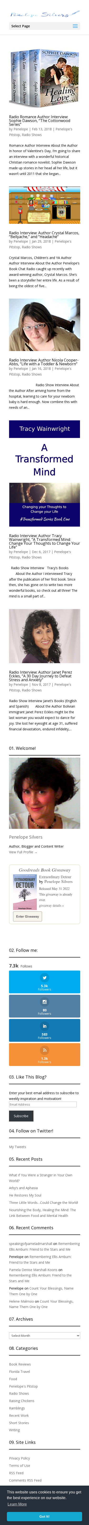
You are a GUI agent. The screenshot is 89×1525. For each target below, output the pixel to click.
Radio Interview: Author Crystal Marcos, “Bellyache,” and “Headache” (44, 234)
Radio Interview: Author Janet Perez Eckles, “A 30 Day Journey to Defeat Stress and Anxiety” (40, 676)
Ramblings (17, 1408)
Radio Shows (32, 134)
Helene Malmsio (21, 1301)
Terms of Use (19, 1465)
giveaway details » (51, 905)
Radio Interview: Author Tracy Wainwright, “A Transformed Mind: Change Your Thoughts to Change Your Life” (44, 541)
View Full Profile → (23, 852)
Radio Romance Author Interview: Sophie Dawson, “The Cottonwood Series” (39, 120)
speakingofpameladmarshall (30, 1243)
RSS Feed (16, 1473)
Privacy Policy (19, 1458)
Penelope (21, 129)
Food (13, 1379)
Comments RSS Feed (25, 1480)
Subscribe (21, 1116)
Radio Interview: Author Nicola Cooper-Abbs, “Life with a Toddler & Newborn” (44, 361)
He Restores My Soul (25, 1195)
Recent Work (19, 1415)
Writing (14, 1430)
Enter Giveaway (27, 916)
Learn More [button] (17, 1504)
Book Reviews (20, 1364)
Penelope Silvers (25, 837)
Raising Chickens (21, 1400)
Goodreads (29, 870)
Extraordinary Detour (55, 876)
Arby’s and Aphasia (23, 1188)
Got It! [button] (44, 1516)
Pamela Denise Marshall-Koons (33, 1269)
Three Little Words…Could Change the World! (43, 1202)
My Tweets (17, 1147)
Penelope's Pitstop (23, 1386)
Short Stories (19, 1423)
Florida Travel (19, 1371)
